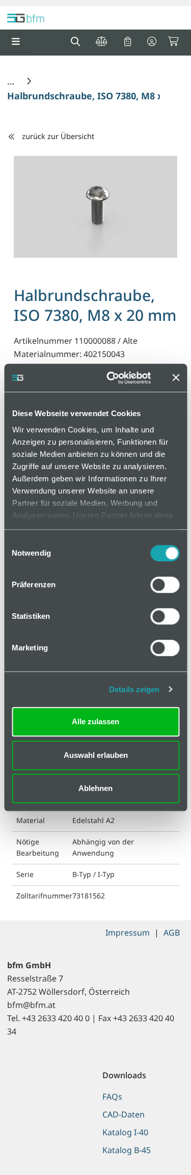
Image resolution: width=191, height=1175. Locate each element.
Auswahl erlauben (96, 755)
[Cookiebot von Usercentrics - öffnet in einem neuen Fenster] (112, 378)
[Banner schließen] (175, 377)
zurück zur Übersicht (58, 136)
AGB (171, 932)
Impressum (127, 932)
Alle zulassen (95, 721)
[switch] (164, 585)
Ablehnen (95, 788)
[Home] (12, 81)
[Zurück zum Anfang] (157, 1150)
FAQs (112, 1096)
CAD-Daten (123, 1114)
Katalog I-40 (125, 1132)
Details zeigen (134, 689)
